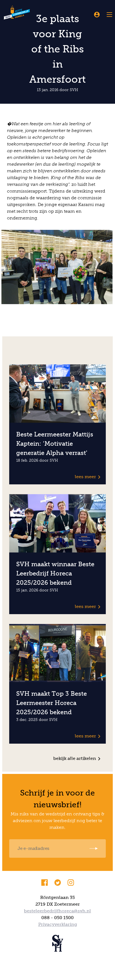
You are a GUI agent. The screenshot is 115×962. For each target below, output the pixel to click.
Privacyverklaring (57, 924)
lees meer (85, 476)
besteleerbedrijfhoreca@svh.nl (57, 911)
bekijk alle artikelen (74, 758)
